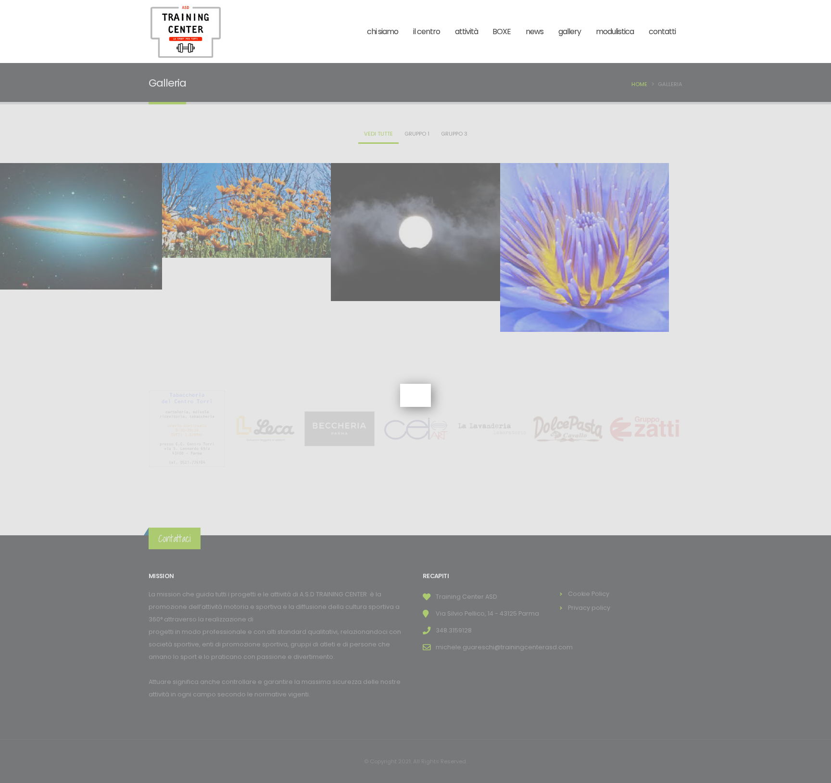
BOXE (501, 31)
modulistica (615, 31)
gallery (569, 31)
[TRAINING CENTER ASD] (186, 31)
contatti (662, 31)
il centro (426, 31)
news (534, 31)
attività (466, 31)
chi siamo (382, 31)
